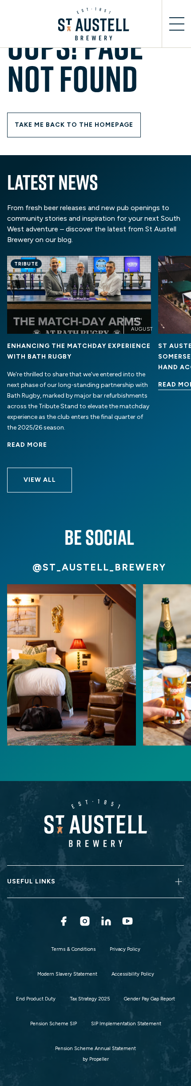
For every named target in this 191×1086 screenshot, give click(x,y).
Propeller (99, 1059)
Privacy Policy (125, 949)
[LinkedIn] (106, 921)
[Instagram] (85, 921)
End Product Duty (36, 999)
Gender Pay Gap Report (149, 999)
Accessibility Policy (132, 974)
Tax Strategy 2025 (90, 999)
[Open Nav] (176, 24)
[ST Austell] (95, 24)
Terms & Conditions (73, 949)
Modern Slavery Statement (67, 974)
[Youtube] (127, 921)
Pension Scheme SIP (53, 1024)
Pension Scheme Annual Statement (95, 1048)
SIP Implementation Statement (126, 1024)
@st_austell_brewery (99, 567)
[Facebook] (63, 921)
